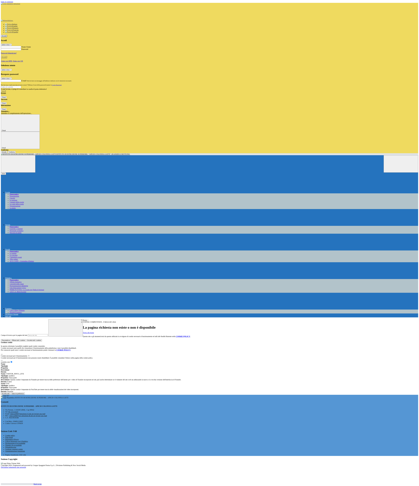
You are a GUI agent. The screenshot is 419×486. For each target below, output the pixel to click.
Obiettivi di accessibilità (13, 445)
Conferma (12, 152)
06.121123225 (13, 412)
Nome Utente (26, 47)
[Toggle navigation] (18, 164)
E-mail (23, 81)
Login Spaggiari (57, 85)
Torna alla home (88, 333)
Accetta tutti (34, 340)
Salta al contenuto (7, 2)
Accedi (4, 36)
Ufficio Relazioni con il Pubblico (16, 441)
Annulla (4, 152)
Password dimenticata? (9, 53)
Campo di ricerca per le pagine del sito (14, 335)
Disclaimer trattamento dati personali (13, 467)
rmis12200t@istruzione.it (27, 414)
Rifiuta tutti (18, 340)
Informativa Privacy (12, 439)
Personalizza (6, 340)
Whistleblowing (10, 447)
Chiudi (4, 97)
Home (85, 320)
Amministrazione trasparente (15, 451)
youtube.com (5, 362)
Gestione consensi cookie (14, 449)
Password (24, 49)
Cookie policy (10, 435)
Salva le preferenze (18, 393)
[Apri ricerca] (401, 164)
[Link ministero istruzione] (10, 4)
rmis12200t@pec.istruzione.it (28, 416)
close (3, 173)
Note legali (9, 437)
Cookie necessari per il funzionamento (14, 356)
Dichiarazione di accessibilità (15, 443)
